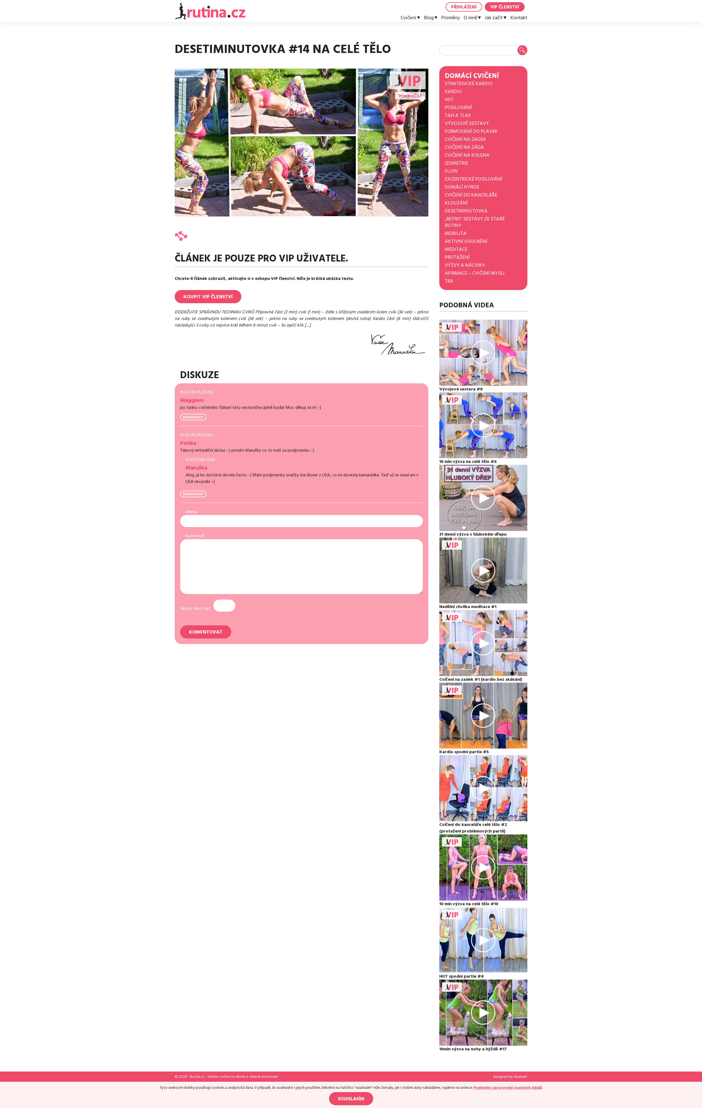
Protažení (457, 257)
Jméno (191, 512)
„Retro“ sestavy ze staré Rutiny (475, 222)
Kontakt (518, 18)
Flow (451, 171)
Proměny (450, 18)
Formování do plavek (471, 131)
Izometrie (456, 163)
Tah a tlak (458, 115)
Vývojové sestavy (467, 123)
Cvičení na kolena (467, 155)
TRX (449, 281)
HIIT (449, 99)
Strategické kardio (468, 83)
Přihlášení (464, 7)
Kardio (453, 91)
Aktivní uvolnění (466, 241)
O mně (470, 18)
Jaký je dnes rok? (195, 608)
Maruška (196, 468)
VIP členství (504, 7)
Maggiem (192, 400)
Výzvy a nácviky (465, 265)
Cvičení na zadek (465, 139)
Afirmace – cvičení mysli (475, 273)
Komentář (195, 536)
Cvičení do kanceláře (471, 195)
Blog (429, 18)
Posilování (458, 107)
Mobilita (455, 233)
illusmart (520, 1076)
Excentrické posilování (473, 179)
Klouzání (456, 202)
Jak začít (494, 18)
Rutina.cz (197, 1076)
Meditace (456, 249)
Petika (188, 443)
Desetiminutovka (466, 210)
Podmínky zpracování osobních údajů (507, 1087)
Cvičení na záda (464, 147)
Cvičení (408, 18)
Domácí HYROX (462, 187)
